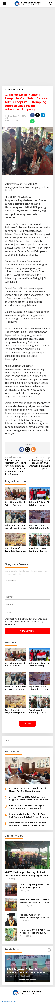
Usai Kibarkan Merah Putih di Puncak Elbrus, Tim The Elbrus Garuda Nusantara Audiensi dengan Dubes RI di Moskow (15, 503)
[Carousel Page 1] (20, 979)
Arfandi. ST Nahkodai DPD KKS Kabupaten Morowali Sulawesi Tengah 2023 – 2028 (35, 901)
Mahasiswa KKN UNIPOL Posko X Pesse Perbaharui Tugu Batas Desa (35, 931)
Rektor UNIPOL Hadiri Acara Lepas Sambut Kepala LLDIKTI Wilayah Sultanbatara (15, 526)
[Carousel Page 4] (31, 979)
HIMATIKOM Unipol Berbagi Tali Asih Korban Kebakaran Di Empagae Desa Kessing (27, 874)
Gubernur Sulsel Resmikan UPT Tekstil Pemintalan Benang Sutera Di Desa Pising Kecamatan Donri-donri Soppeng (15, 465)
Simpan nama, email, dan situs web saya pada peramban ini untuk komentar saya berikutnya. (26, 621)
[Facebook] (21, 449)
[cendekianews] (28, 3)
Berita (7, 120)
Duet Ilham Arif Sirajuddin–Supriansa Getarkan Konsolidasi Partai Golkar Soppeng (15, 549)
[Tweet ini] (37, 115)
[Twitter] (27, 449)
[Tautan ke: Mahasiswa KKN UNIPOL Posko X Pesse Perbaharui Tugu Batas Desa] (11, 934)
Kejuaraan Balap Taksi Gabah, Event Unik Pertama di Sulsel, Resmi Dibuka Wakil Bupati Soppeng (39, 526)
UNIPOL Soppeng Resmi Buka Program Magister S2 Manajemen (34, 886)
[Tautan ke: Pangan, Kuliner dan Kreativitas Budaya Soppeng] (11, 919)
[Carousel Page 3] (27, 979)
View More (27, 723)
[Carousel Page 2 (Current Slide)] (23, 979)
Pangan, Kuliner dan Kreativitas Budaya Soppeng (34, 916)
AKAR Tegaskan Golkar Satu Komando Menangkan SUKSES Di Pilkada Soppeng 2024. (26, 971)
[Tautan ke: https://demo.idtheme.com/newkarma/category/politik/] (49, 950)
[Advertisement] (27, 34)
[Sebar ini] (32, 115)
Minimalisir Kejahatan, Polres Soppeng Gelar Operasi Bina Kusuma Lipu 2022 (39, 463)
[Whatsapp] (32, 121)
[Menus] (4, 3)
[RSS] (33, 449)
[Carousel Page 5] (34, 979)
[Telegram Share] (43, 115)
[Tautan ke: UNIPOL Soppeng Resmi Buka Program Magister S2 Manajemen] (11, 889)
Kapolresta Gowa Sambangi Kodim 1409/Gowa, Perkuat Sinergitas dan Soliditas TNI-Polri (39, 549)
